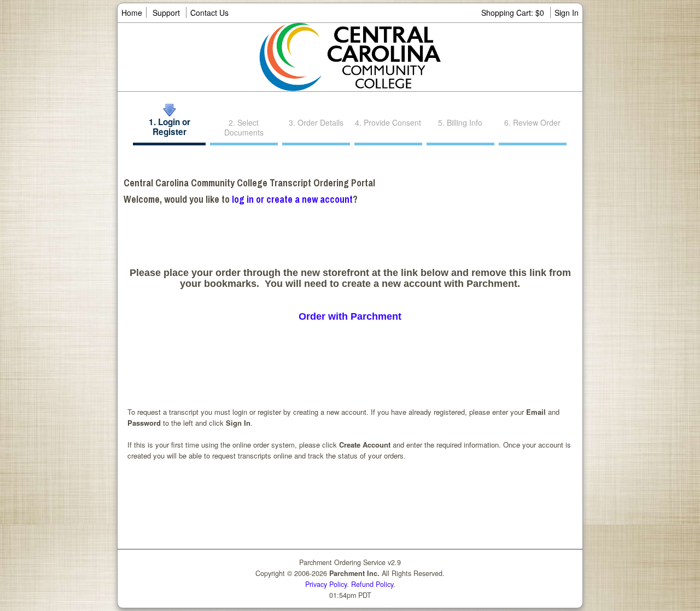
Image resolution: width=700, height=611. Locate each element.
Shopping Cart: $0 (513, 12)
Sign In (567, 12)
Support (166, 12)
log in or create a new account (292, 199)
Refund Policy (372, 584)
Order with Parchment (350, 316)
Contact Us (209, 12)
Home (131, 12)
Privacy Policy (326, 584)
